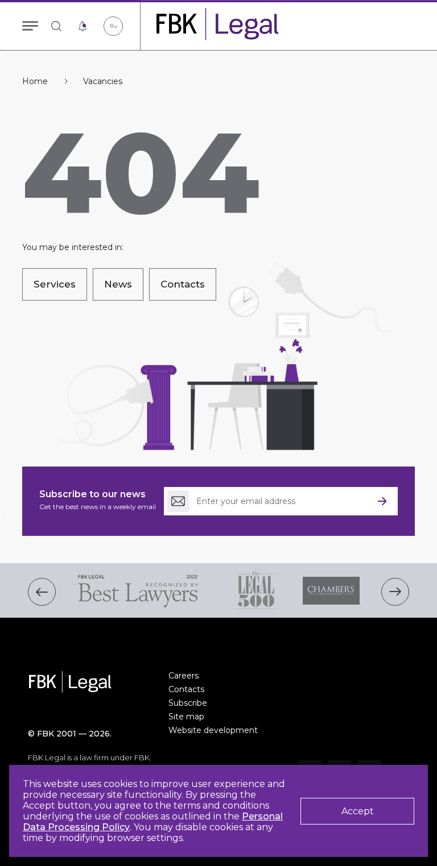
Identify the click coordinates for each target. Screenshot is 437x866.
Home (35, 81)
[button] (42, 592)
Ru (113, 26)
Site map (186, 716)
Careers (183, 676)
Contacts (186, 689)
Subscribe (187, 703)
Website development (213, 730)
